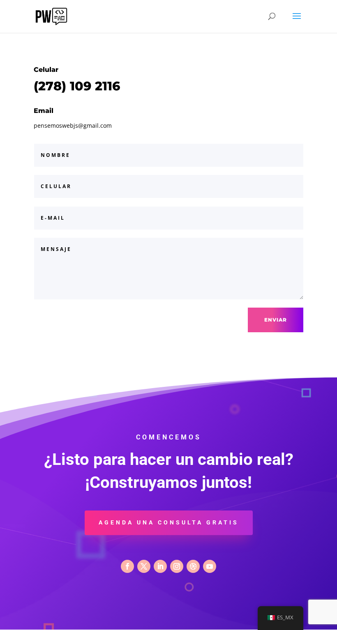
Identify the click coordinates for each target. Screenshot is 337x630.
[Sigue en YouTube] (209, 566)
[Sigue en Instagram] (176, 566)
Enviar (275, 320)
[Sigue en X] (143, 566)
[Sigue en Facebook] (127, 566)
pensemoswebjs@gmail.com (73, 125)
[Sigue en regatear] (193, 566)
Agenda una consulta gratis (169, 522)
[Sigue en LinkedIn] (160, 566)
